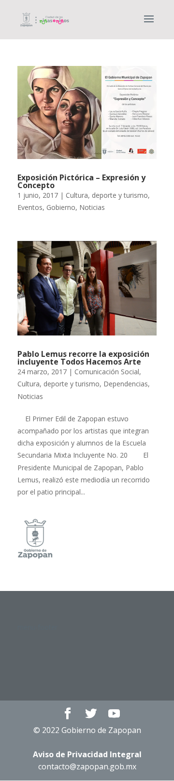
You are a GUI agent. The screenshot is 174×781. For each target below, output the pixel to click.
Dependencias (125, 383)
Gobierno (60, 207)
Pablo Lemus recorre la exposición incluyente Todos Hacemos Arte (83, 358)
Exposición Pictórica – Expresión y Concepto (81, 181)
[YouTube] (114, 714)
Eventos (30, 207)
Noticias (92, 207)
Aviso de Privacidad (87, 754)
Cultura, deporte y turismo (107, 195)
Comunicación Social (106, 371)
